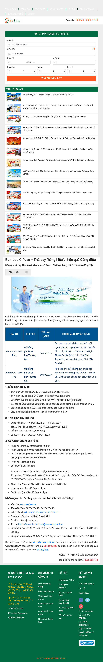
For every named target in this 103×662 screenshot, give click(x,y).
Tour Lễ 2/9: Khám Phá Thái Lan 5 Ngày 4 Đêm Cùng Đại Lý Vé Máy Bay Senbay (58, 182)
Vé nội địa (25, 9)
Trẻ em (40, 67)
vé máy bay (42, 549)
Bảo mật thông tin (46, 591)
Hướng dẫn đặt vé (66, 580)
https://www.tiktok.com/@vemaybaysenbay (40, 524)
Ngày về (56, 58)
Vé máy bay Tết (57, 9)
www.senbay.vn (28, 504)
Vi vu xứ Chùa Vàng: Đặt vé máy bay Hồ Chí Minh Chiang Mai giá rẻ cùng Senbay (58, 203)
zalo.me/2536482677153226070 (41, 512)
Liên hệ (31, 14)
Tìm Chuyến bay (51, 78)
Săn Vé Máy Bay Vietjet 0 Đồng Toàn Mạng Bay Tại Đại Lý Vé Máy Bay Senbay (57, 192)
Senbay (82, 618)
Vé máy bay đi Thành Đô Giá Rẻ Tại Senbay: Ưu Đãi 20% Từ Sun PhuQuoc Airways (59, 138)
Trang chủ (10, 9)
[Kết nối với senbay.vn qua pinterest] (81, 606)
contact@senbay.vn (19, 613)
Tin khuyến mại (87, 9)
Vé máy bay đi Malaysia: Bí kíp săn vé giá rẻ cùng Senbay (48, 95)
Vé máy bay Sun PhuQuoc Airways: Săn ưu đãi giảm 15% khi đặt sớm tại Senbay (58, 160)
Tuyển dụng (84, 593)
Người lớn (11, 67)
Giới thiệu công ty (86, 584)
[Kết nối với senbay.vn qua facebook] (81, 600)
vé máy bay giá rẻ (43, 542)
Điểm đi (10, 40)
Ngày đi (10, 58)
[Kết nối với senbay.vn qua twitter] (87, 600)
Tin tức (71, 9)
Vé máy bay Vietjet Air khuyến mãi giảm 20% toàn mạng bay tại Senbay (54, 116)
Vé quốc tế (40, 9)
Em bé (69, 67)
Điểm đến (11, 49)
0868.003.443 (87, 20)
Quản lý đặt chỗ (15, 14)
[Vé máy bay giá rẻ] (12, 20)
